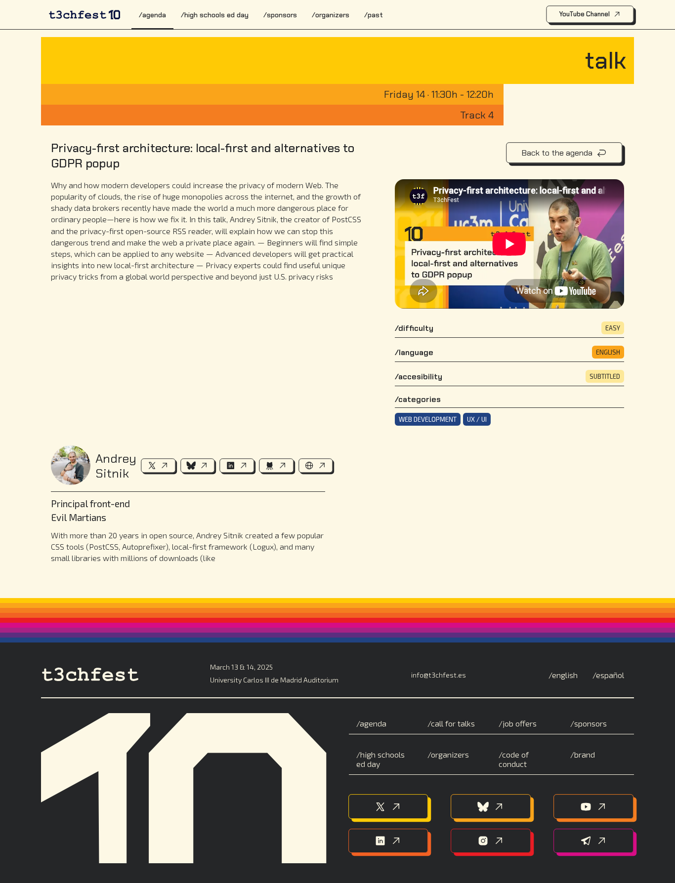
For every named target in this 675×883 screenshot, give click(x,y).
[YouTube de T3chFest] (593, 806)
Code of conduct (514, 759)
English (565, 675)
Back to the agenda (557, 153)
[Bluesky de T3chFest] (491, 806)
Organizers (332, 14)
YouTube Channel (584, 14)
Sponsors (282, 14)
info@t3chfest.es (438, 675)
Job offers (520, 723)
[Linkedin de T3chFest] (388, 841)
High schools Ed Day (216, 14)
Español (610, 675)
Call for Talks (453, 723)
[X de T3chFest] (388, 806)
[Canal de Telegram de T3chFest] (593, 841)
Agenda (154, 14)
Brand (584, 754)
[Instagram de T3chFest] (491, 841)
